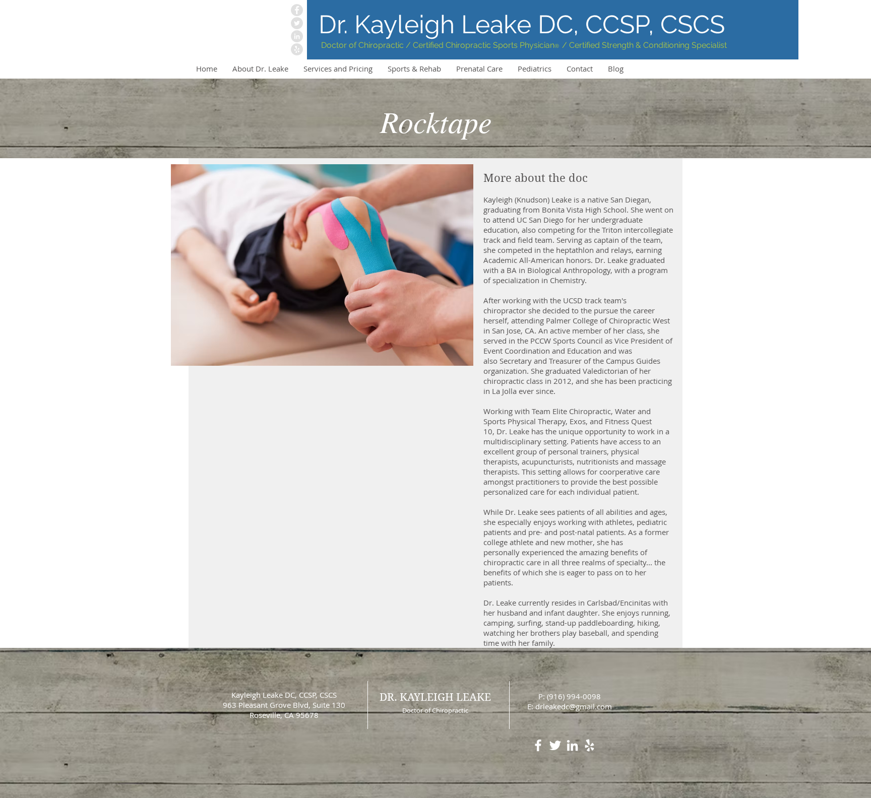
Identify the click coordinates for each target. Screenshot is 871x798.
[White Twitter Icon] (555, 745)
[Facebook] (297, 10)
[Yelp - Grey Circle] (297, 49)
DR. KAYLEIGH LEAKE (435, 697)
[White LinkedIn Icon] (572, 745)
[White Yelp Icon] (589, 745)
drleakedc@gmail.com (573, 706)
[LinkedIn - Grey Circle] (297, 36)
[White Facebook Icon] (538, 745)
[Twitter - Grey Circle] (297, 23)
